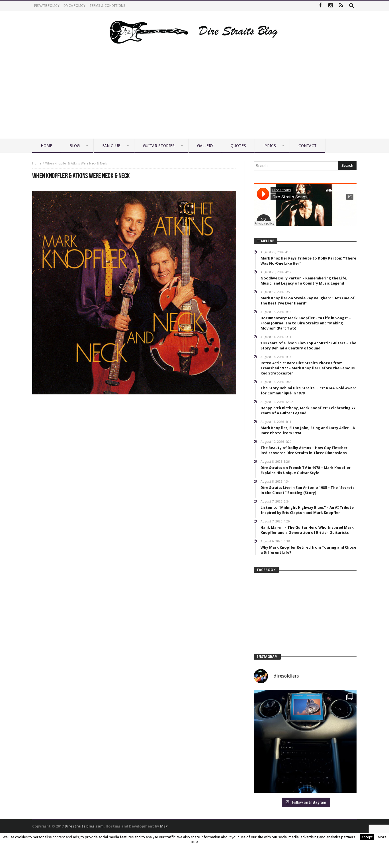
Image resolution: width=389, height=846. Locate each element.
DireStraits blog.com (84, 826)
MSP (164, 826)
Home (36, 163)
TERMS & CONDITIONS (107, 6)
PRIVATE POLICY (47, 6)
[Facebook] (320, 6)
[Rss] (341, 6)
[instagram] (330, 6)
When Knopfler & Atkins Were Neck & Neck (76, 163)
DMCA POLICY (74, 6)
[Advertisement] (194, 96)
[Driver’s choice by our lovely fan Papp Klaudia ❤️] (305, 741)
